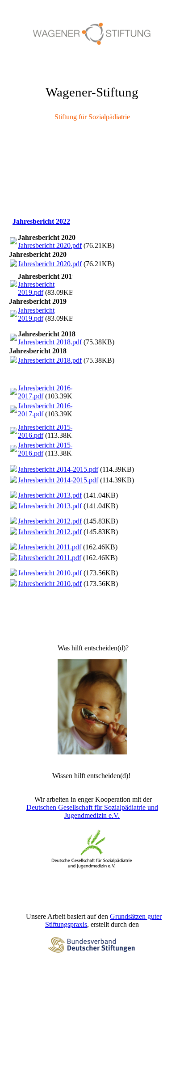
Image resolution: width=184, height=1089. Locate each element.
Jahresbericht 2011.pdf (49, 547)
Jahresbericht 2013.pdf (50, 495)
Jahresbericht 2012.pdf (50, 521)
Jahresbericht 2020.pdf (50, 245)
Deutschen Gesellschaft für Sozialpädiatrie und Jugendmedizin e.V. (92, 811)
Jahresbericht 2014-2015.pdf (58, 469)
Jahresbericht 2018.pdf (50, 342)
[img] (92, 33)
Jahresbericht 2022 (41, 221)
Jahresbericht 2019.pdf (36, 288)
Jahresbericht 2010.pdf (50, 573)
